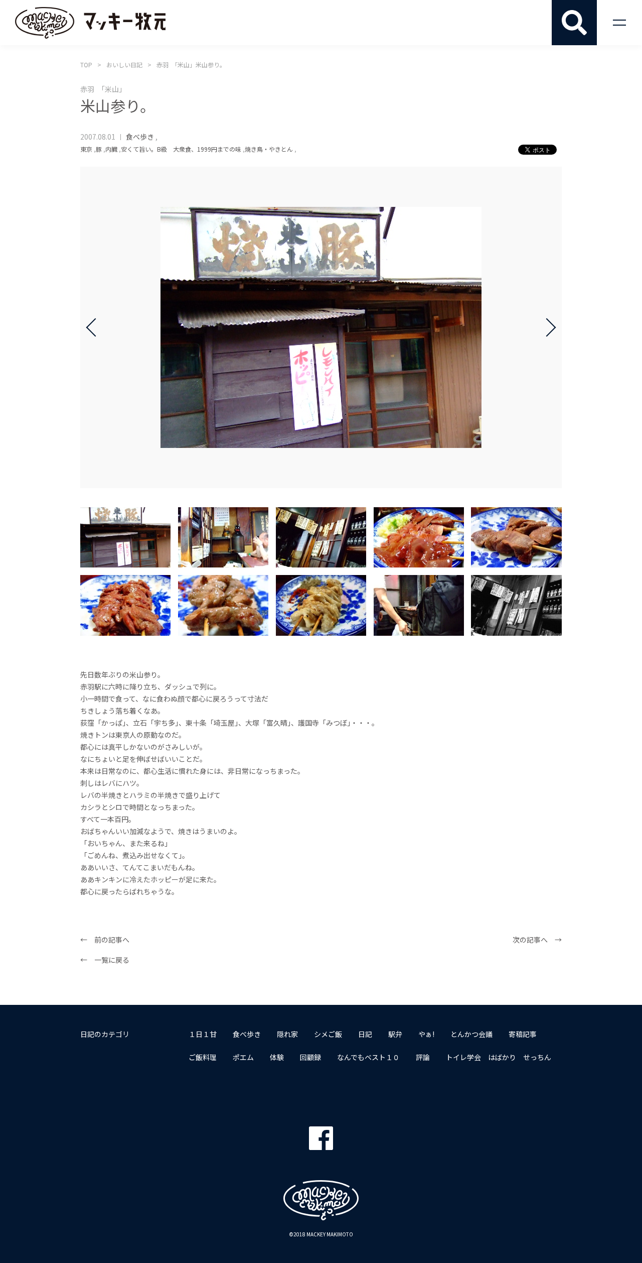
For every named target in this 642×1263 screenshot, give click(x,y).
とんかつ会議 (471, 1034)
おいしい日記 (124, 64)
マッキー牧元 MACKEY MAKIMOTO (90, 22)
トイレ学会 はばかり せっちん (498, 1057)
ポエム (243, 1057)
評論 (423, 1057)
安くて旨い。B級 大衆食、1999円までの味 (181, 149)
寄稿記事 (523, 1034)
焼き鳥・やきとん (269, 149)
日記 (365, 1034)
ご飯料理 (203, 1057)
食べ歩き (140, 137)
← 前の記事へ (104, 940)
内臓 (111, 149)
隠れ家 (287, 1034)
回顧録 (310, 1057)
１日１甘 (203, 1034)
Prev (95, 327)
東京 (86, 149)
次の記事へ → (537, 940)
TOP (86, 64)
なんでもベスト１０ (368, 1057)
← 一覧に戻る (104, 960)
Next (547, 327)
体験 (277, 1057)
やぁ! (426, 1034)
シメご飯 (328, 1034)
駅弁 (395, 1034)
